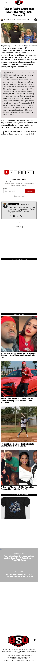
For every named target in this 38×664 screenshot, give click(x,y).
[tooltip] (10, 216)
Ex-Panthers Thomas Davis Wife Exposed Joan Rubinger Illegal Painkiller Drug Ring (17, 488)
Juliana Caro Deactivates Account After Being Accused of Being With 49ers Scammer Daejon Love (18, 355)
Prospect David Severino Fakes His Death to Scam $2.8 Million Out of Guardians (17, 445)
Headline (18, 227)
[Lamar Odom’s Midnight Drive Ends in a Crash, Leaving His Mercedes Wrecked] (19, 573)
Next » (30, 172)
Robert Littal (11, 19)
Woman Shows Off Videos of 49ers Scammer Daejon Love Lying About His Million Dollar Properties (17, 400)
